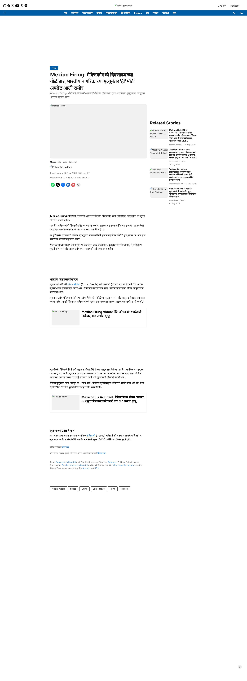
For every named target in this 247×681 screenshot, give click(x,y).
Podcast (234, 5)
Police (73, 488)
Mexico (124, 488)
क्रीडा (99, 13)
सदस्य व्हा (65, 447)
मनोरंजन (74, 13)
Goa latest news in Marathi (75, 465)
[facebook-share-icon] (63, 186)
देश (147, 13)
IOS (97, 468)
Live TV (222, 5)
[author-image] (52, 167)
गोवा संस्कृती (87, 13)
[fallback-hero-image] (159, 134)
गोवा (65, 13)
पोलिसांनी (91, 435)
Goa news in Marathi (66, 462)
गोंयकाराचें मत (111, 13)
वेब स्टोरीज (125, 13)
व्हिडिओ (165, 13)
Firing (112, 488)
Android (86, 468)
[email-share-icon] (73, 186)
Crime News (99, 488)
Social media (58, 488)
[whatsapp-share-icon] (53, 186)
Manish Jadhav (63, 167)
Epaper (138, 13)
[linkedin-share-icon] (68, 186)
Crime (84, 488)
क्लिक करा (101, 453)
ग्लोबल (155, 13)
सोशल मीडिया (74, 284)
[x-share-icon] (58, 186)
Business (112, 462)
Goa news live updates (124, 465)
